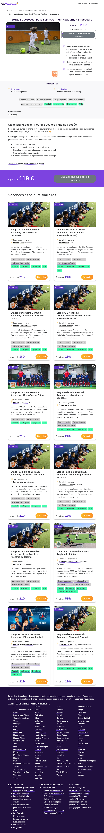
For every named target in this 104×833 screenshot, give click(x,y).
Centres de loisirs (26, 100)
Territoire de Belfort (21, 772)
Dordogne (17, 724)
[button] (10, 38)
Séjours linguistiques (65, 581)
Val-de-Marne (62, 772)
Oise (58, 758)
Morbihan (60, 755)
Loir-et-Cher (83, 744)
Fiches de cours (75, 790)
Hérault (81, 738)
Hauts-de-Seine (62, 738)
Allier (58, 706)
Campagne (70, 588)
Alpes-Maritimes (26, 644)
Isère (67, 405)
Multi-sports (59, 104)
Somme (38, 769)
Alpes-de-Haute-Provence (24, 709)
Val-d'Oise (39, 772)
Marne (16, 752)
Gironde (68, 326)
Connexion (93, 4)
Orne (80, 758)
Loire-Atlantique (41, 746)
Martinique (39, 752)
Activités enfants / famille (31, 104)
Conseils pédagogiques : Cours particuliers (78, 802)
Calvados (39, 715)
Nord (22, 243)
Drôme (59, 724)
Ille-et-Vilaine (18, 741)
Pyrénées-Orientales (21, 763)
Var (79, 772)
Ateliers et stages (44, 100)
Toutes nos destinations (53, 790)
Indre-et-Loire (61, 741)
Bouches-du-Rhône (73, 561)
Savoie (16, 766)
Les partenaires (19, 825)
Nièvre (16, 758)
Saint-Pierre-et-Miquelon (66, 763)
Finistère (60, 727)
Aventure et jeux (83, 267)
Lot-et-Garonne (19, 749)
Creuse (16, 721)
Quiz (80, 793)
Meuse (38, 755)
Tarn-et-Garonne (85, 769)
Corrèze (59, 718)
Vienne (59, 775)
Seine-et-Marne (19, 769)
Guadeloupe (61, 729)
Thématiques (49, 796)
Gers (15, 729)
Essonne (81, 724)
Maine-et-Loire (25, 326)
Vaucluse (17, 775)
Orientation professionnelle (67, 592)
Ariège (80, 709)
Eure (15, 727)
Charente (82, 715)
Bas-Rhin (67, 92)
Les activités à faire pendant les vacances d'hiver (22, 799)
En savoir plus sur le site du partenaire (79, 35)
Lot (79, 746)
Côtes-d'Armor (62, 721)
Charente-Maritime (21, 718)
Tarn (58, 769)
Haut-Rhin (17, 732)
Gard (80, 727)
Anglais (60, 588)
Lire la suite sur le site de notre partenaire (27, 163)
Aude (37, 712)
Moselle (81, 755)
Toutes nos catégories (53, 813)
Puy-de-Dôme (70, 644)
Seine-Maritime (62, 766)
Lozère (38, 749)
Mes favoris (82, 4)
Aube (15, 712)
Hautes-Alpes (19, 738)
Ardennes (39, 709)
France (60, 92)
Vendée (38, 775)
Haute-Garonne (62, 732)
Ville (81, 104)
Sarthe (80, 763)
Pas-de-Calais (41, 761)
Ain (14, 706)
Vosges (81, 775)
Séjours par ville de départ (54, 793)
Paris (15, 761)
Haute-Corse (40, 732)
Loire (15, 746)
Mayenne (60, 752)
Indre (37, 741)
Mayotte (81, 752)
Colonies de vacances (53, 799)
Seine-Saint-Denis (85, 766)
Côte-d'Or (24, 402)
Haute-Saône (61, 735)
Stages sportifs (60, 100)
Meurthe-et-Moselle (21, 755)
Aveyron (59, 712)
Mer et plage (81, 588)
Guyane (81, 729)
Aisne (37, 706)
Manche (81, 749)
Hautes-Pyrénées (42, 738)
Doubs (37, 724)
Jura (15, 744)
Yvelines (38, 778)
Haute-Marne (18, 735)
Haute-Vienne (83, 735)
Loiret (58, 746)
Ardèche (59, 709)
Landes (59, 744)
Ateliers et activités (77, 100)
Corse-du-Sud (84, 718)
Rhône (22, 564)
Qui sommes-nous (21, 793)
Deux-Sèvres (83, 721)
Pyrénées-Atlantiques (87, 761)
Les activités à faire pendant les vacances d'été (22, 807)
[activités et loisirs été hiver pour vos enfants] (10, 3)
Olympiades (71, 104)
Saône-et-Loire (41, 766)
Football (48, 104)
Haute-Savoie (40, 735)
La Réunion (39, 744)
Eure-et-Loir (40, 727)
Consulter (41, 277)
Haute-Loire (83, 732)
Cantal (59, 715)
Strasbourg (12, 114)
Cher (37, 718)
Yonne (16, 778)
